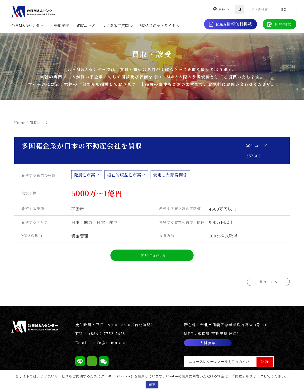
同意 (152, 385)
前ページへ (268, 281)
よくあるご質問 (115, 25)
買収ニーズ (85, 25)
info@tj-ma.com (110, 342)
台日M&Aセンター (27, 25)
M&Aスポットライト (157, 25)
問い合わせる (153, 255)
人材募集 (208, 342)
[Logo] (33, 11)
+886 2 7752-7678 (106, 333)
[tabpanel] (152, 66)
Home (19, 122)
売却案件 (61, 25)
